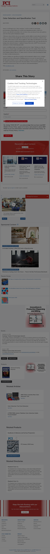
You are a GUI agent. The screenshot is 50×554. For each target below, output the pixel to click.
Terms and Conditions (22, 94)
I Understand (29, 103)
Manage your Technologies (18, 103)
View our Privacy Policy (30, 99)
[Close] (42, 81)
